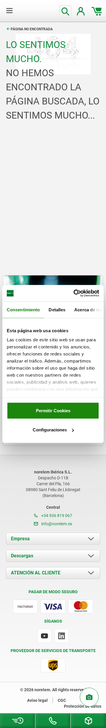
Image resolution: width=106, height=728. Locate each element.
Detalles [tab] (57, 309)
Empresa (20, 538)
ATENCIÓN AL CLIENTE (35, 573)
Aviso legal (37, 700)
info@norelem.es (56, 523)
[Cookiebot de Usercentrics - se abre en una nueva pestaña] (74, 293)
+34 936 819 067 (56, 515)
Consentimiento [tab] (23, 309)
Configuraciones (50, 429)
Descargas (22, 556)
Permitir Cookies (53, 410)
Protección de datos (82, 706)
